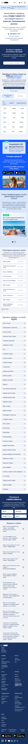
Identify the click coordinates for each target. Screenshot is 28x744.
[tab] (14, 88)
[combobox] (20, 2)
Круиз (8, 7)
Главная (3, 7)
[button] (15, 2)
